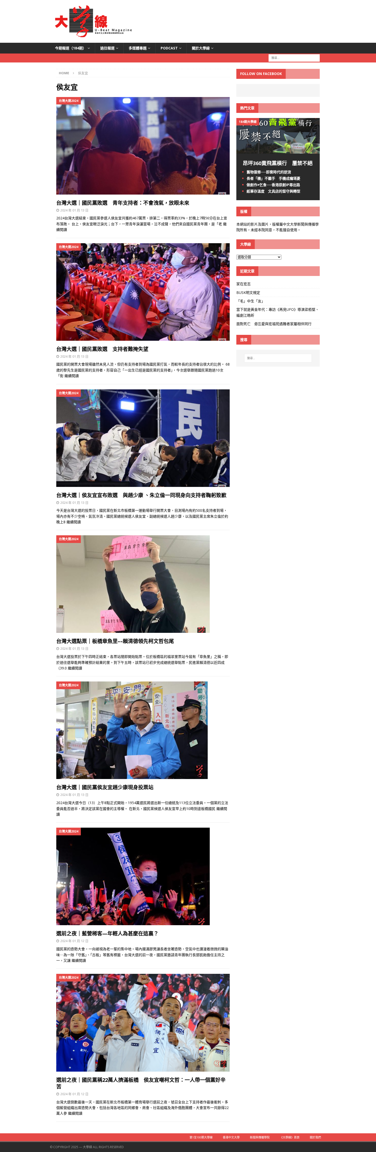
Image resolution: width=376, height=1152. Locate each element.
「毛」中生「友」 (250, 300)
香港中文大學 (231, 1137)
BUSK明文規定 (248, 292)
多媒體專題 (138, 48)
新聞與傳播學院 (260, 1137)
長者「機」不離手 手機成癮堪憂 (273, 178)
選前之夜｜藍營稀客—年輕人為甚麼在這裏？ (107, 933)
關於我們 (315, 1137)
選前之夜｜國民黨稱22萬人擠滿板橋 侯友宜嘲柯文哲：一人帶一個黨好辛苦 (141, 1083)
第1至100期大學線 (201, 1137)
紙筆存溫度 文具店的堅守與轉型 (273, 191)
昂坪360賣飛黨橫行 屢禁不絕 (278, 163)
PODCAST (169, 48)
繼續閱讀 (71, 375)
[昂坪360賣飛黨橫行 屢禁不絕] (278, 150)
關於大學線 (201, 48)
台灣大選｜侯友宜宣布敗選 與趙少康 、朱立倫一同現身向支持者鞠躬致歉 (141, 495)
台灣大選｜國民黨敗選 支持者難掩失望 (102, 349)
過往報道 (107, 48)
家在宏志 (243, 283)
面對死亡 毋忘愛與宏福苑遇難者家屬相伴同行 (274, 323)
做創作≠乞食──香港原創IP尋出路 (273, 184)
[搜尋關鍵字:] (294, 57)
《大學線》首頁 (290, 1137)
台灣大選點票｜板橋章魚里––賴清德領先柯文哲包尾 (115, 641)
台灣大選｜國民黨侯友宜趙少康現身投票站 (104, 787)
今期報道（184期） (70, 48)
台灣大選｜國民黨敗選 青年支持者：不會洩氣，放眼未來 (122, 202)
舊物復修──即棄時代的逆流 (269, 171)
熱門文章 (247, 107)
